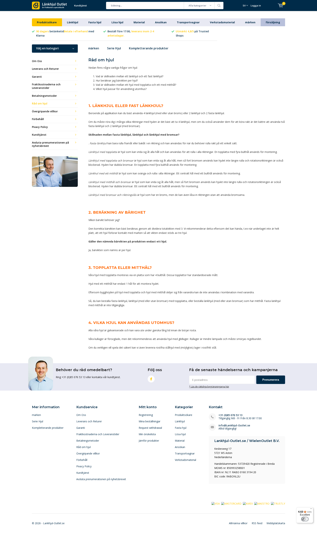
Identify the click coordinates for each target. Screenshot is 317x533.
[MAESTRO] (261, 503)
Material (139, 22)
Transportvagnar (188, 22)
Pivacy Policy (40, 127)
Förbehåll (38, 119)
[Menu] (311, 509)
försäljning (273, 22)
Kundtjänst (80, 5)
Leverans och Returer (45, 68)
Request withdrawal (150, 427)
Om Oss (37, 61)
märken (250, 22)
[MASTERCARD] (231, 503)
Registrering (146, 415)
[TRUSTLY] (278, 503)
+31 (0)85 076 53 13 (230, 415)
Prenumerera (270, 379)
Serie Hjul (114, 48)
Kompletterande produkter (148, 48)
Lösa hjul (117, 22)
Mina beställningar (149, 421)
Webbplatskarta (276, 523)
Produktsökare (47, 22)
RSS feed (257, 523)
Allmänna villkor (238, 523)
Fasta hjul (94, 22)
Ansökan (161, 22)
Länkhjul (72, 22)
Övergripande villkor (45, 111)
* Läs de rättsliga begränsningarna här (209, 386)
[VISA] (216, 503)
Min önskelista (147, 434)
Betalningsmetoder (44, 95)
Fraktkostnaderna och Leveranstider (46, 86)
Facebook (151, 379)
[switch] (305, 519)
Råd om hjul (39, 103)
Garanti (37, 76)
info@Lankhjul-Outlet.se (234, 425)
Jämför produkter (149, 440)
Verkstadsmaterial (222, 22)
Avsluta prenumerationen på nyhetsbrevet (50, 144)
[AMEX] (248, 503)
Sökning (219, 5)
